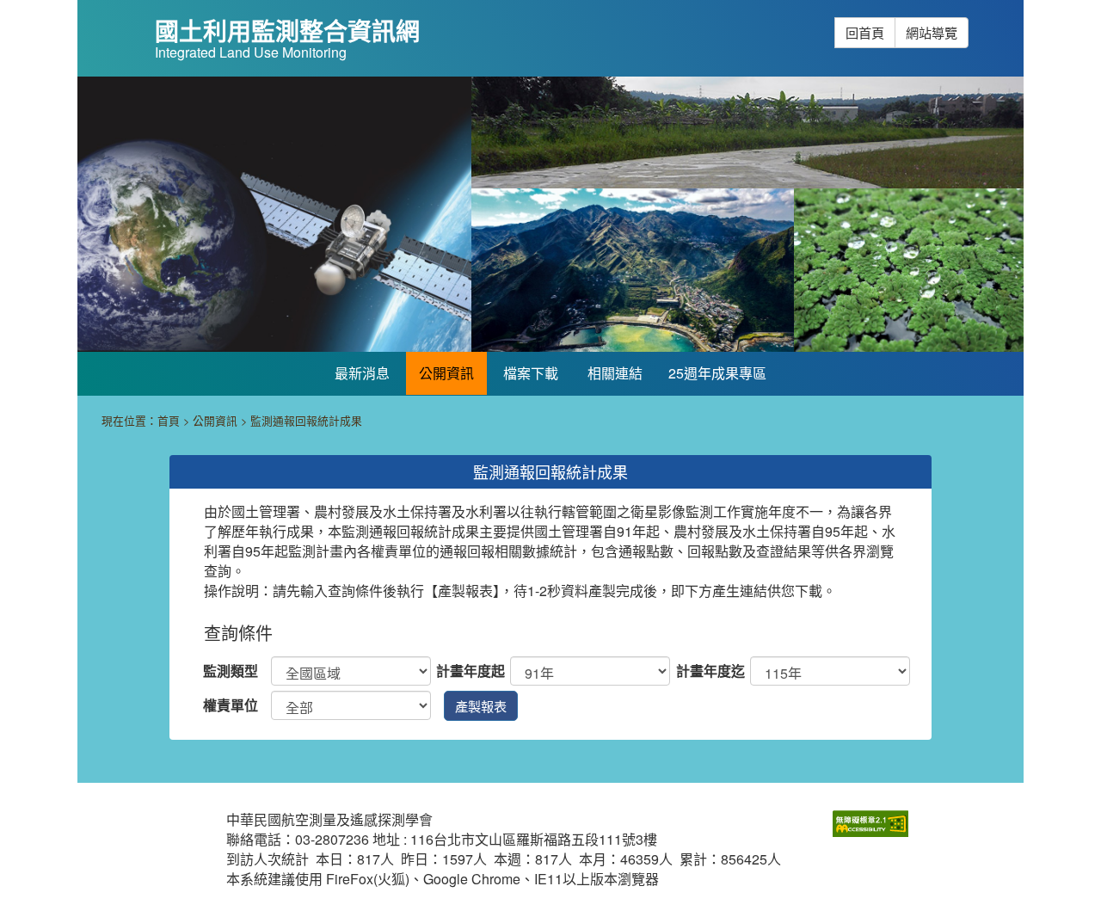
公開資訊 (446, 373)
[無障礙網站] (870, 822)
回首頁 (865, 32)
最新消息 (362, 373)
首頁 (168, 420)
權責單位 (230, 705)
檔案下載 (530, 373)
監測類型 (230, 671)
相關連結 (615, 373)
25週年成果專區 (717, 373)
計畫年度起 (470, 671)
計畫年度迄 (710, 671)
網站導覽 (931, 32)
